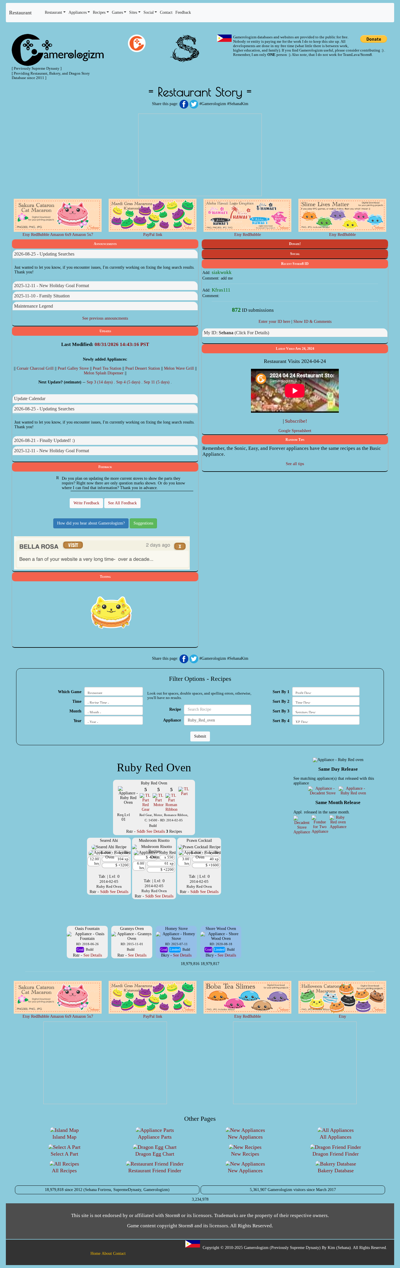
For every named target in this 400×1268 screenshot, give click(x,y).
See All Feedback (122, 503)
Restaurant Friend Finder (154, 1170)
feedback (183, 12)
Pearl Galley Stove (73, 368)
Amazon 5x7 (82, 234)
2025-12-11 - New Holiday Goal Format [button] (51, 285)
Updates (105, 331)
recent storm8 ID (295, 264)
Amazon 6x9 (60, 234)
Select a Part (64, 1154)
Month (75, 711)
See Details (155, 831)
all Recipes (64, 1170)
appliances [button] (78, 12)
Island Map (64, 1137)
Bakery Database (336, 1170)
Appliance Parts (155, 1137)
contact (166, 12)
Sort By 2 (281, 701)
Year (77, 721)
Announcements (105, 244)
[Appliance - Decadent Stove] (322, 790)
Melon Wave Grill (179, 368)
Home (95, 1253)
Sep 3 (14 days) (100, 382)
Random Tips (295, 440)
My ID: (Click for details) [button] (236, 332)
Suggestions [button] (143, 523)
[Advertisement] (200, 155)
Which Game (69, 692)
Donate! (295, 244)
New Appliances (245, 1137)
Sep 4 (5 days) (128, 382)
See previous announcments (105, 318)
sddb (141, 831)
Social (295, 254)
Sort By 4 (281, 721)
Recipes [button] (99, 12)
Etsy (26, 234)
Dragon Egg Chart (154, 1154)
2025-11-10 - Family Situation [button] (42, 295)
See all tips (295, 464)
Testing (105, 577)
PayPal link (152, 234)
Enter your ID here (274, 321)
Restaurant (20, 13)
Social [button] (148, 12)
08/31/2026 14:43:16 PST (122, 344)
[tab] (105, 254)
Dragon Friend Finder (335, 1154)
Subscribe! (296, 421)
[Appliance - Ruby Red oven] (353, 790)
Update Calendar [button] (29, 398)
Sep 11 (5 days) (157, 382)
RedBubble (40, 234)
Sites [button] (133, 12)
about (107, 1253)
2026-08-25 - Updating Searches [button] (44, 253)
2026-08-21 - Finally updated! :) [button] (44, 440)
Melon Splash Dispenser (104, 373)
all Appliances (335, 1137)
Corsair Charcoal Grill (35, 368)
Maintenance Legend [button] (33, 306)
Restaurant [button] (53, 12)
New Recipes (245, 1154)
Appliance (172, 720)
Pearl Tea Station (107, 368)
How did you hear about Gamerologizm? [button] (91, 523)
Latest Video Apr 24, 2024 (295, 349)
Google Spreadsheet (294, 431)
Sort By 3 (281, 711)
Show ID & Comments (312, 321)
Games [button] (117, 12)
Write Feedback (86, 503)
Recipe (175, 709)
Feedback (105, 467)
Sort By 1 (281, 692)
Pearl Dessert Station (142, 368)
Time (76, 701)
